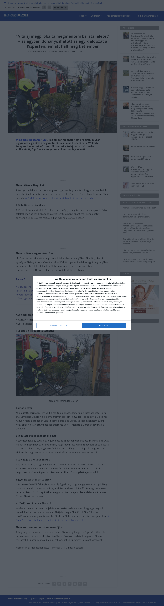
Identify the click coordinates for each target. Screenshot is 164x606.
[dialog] (82, 303)
